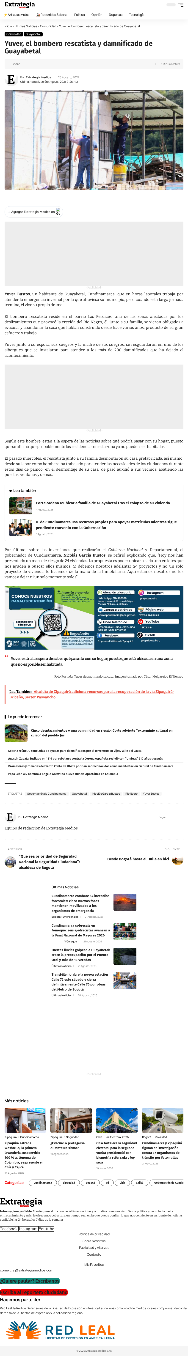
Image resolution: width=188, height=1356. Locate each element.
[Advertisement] (94, 254)
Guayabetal (33, 34)
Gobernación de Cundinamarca (46, 794)
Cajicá (140, 1182)
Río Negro (131, 794)
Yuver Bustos (151, 794)
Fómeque (71, 941)
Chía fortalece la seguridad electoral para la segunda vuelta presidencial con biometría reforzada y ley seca (116, 1152)
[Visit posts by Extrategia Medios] (11, 79)
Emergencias (70, 916)
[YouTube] (176, 817)
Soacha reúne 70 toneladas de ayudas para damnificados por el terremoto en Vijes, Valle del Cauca (74, 750)
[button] (179, 5)
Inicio (8, 26)
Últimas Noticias (26, 26)
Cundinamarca (29, 1137)
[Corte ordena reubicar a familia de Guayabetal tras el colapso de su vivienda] (20, 505)
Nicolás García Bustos (106, 794)
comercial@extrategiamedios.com (26, 1270)
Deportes (57, 941)
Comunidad (48, 26)
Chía (99, 1137)
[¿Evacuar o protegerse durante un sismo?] (71, 1120)
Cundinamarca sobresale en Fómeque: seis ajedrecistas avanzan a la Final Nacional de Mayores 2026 (81, 930)
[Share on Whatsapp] (32, 64)
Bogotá (56, 916)
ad (107, 1182)
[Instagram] (181, 817)
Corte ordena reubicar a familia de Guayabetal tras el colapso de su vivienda (103, 503)
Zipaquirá (11, 1137)
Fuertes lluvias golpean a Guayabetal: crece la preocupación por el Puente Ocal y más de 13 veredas (81, 955)
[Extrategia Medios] (20, 4)
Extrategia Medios (38, 77)
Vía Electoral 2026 (117, 1137)
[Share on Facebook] (25, 64)
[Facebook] (170, 817)
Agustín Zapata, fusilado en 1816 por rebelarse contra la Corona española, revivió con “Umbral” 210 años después (85, 758)
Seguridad (72, 1137)
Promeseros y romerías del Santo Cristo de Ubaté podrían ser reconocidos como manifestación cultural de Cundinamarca (90, 766)
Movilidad (161, 1137)
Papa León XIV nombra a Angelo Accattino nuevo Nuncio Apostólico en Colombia (63, 774)
